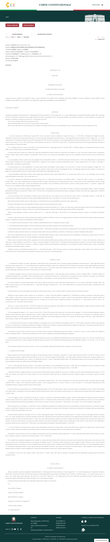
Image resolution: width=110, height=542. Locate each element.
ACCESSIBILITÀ (60, 521)
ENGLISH (95, 5)
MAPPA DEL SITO (61, 523)
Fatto (12, 37)
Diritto (18, 37)
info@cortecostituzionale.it (41, 525)
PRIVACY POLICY (61, 527)
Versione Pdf (101, 39)
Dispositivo (26, 37)
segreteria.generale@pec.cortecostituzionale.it (42, 530)
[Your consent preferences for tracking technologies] (101, 540)
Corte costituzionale (55, 4)
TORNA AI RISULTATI (12, 25)
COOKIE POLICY (60, 525)
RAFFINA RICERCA (29, 25)
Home (7, 17)
